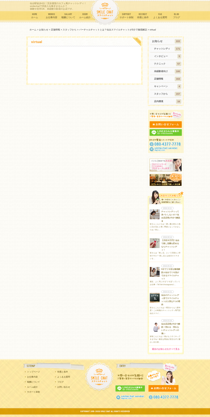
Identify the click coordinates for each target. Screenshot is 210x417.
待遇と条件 (62, 372)
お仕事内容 (32, 377)
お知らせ (157, 41)
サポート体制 (33, 392)
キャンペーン (161, 86)
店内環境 (158, 101)
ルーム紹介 (32, 387)
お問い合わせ (63, 387)
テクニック (160, 63)
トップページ (33, 372)
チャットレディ (162, 48)
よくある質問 (63, 377)
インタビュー (161, 56)
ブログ (60, 382)
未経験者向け (161, 71)
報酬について (33, 382)
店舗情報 (158, 78)
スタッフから (161, 93)
